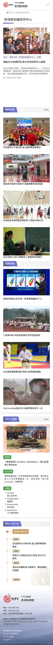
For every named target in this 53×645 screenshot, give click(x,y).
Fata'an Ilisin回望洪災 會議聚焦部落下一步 (23, 408)
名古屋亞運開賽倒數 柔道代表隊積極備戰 (22, 371)
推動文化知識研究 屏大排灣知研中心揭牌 (24, 61)
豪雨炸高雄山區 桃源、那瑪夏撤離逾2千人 (22, 298)
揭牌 (39, 57)
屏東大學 (13, 57)
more (16, 579)
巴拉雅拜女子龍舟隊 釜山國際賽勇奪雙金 (22, 147)
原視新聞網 (21, 6)
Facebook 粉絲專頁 (10, 633)
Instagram (7, 639)
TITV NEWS (19, 3)
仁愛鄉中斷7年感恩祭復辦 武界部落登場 (21, 335)
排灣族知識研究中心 (27, 57)
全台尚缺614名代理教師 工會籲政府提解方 (22, 256)
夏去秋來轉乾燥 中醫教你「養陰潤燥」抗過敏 (29, 569)
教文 (6, 57)
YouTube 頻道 (8, 636)
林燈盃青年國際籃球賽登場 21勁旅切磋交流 (23, 220)
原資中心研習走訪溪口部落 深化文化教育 (29, 557)
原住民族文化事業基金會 (12, 630)
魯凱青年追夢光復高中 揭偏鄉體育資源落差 (23, 183)
